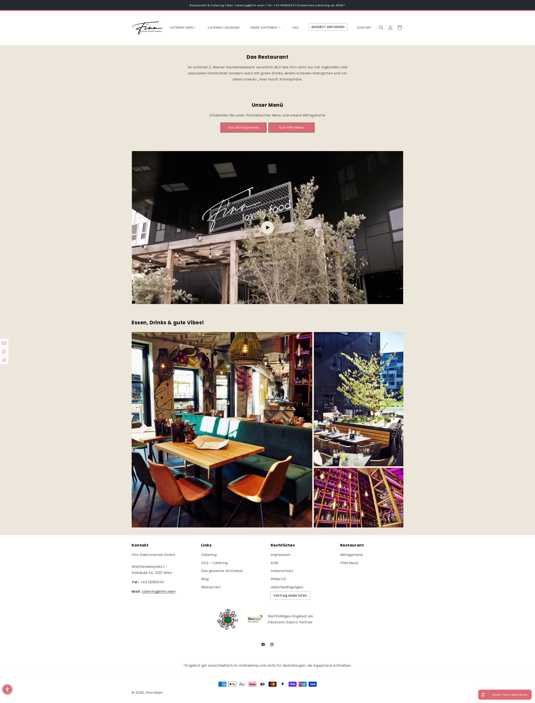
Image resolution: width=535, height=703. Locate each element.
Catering (209, 554)
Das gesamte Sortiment (222, 570)
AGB (274, 562)
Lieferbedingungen (287, 587)
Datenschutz (282, 570)
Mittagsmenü (351, 554)
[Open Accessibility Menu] (7, 689)
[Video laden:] (267, 227)
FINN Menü (349, 562)
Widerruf (278, 579)
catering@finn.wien (159, 591)
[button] (183, 27)
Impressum (280, 554)
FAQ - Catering (214, 562)
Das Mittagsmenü (243, 127)
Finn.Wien (154, 692)
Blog (205, 579)
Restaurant (211, 587)
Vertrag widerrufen (290, 595)
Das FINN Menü (291, 127)
